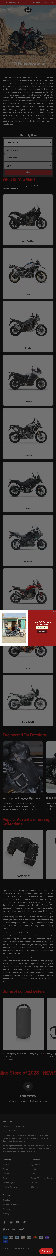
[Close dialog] (54, 612)
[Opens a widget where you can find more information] (46, 1251)
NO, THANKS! (42, 631)
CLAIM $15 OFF (42, 627)
